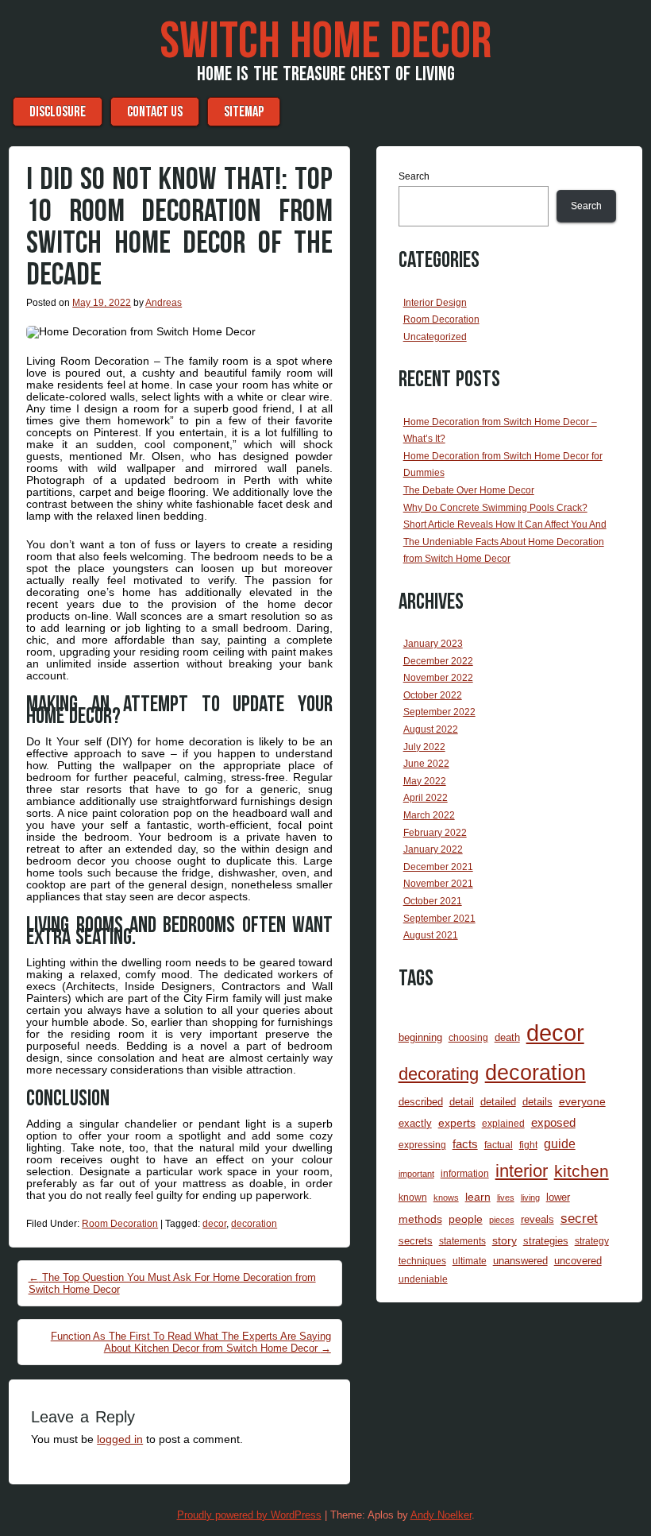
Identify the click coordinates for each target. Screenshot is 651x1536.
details (537, 1102)
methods (420, 1219)
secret (579, 1218)
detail (461, 1102)
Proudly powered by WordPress (249, 1515)
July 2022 (424, 747)
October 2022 (432, 695)
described (421, 1102)
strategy (592, 1241)
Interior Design (435, 302)
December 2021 (438, 866)
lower (558, 1197)
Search (414, 176)
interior (521, 1171)
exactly (415, 1123)
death (507, 1037)
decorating (439, 1074)
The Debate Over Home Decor (468, 490)
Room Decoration (120, 1223)
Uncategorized (435, 336)
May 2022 (424, 781)
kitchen (581, 1171)
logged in (120, 1439)
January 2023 (433, 643)
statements (462, 1241)
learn (478, 1196)
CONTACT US (155, 112)
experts (457, 1122)
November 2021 (438, 883)
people (466, 1219)
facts (465, 1144)
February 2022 (435, 832)
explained (503, 1123)
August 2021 (430, 935)
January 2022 (433, 849)
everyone (582, 1101)
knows (446, 1197)
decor (214, 1223)
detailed (498, 1102)
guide (560, 1144)
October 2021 (432, 901)
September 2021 (439, 918)
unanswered (520, 1261)
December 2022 (438, 661)
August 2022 (430, 729)
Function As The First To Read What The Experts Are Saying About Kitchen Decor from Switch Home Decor (191, 1342)
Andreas (163, 302)
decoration (254, 1223)
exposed (553, 1122)
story (504, 1240)
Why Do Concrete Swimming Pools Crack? (495, 507)
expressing (422, 1144)
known (413, 1197)
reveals (537, 1219)
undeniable (423, 1279)
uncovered (578, 1261)
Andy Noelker (441, 1515)
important (416, 1173)
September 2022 (439, 712)
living (530, 1197)
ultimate (470, 1260)
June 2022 (426, 763)
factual (498, 1144)
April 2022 (425, 797)
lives (505, 1197)
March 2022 (429, 815)
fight (528, 1144)
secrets (416, 1241)
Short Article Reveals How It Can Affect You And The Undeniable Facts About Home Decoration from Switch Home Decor (505, 541)
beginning (420, 1037)
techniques (422, 1260)
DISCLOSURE (57, 112)
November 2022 (438, 677)
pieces (501, 1220)
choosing (468, 1037)
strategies (545, 1241)
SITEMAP (244, 112)
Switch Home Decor (325, 42)
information (465, 1173)
